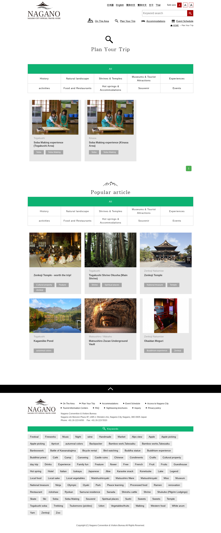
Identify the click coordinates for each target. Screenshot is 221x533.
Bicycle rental (89, 450)
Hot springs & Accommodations (110, 88)
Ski (44, 498)
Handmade (105, 436)
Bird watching (110, 450)
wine (90, 436)
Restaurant (36, 492)
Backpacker (95, 443)
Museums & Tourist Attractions (144, 78)
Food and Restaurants (78, 88)
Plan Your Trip (127, 21)
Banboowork (37, 450)
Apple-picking (37, 443)
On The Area (102, 21)
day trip (34, 464)
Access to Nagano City (158, 403)
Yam (32, 512)
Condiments (136, 457)
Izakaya (77, 471)
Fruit (151, 464)
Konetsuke (145, 471)
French (139, 464)
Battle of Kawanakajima (63, 450)
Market (121, 436)
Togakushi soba (38, 505)
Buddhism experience (157, 350)
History (44, 78)
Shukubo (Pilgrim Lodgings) (172, 492)
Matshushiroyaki (100, 478)
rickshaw (53, 492)
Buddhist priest (38, 457)
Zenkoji (39, 290)
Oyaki (86, 485)
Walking (140, 505)
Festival (34, 436)
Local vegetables (75, 478)
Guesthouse (180, 464)
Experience (64, 464)
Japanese (93, 471)
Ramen (158, 485)
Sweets (142, 498)
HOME (176, 25)
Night (78, 436)
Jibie (107, 471)
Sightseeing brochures (116, 408)
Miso (166, 478)
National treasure (155, 285)
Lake (160, 471)
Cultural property (44, 285)
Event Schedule (184, 21)
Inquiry (137, 408)
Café (55, 457)
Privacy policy (154, 408)
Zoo (58, 512)
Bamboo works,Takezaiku (156, 443)
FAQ (97, 408)
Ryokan (69, 492)
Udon (101, 505)
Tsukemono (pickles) (81, 505)
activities (44, 88)
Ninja (58, 485)
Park (98, 485)
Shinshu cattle (129, 492)
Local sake (54, 478)
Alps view (137, 436)
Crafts (153, 457)
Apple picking (168, 436)
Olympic (72, 485)
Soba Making (54, 152)
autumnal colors (43, 350)
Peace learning (115, 485)
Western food (158, 505)
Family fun (82, 464)
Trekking (58, 505)
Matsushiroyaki (149, 478)
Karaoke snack (125, 471)
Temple (173, 285)
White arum (178, 505)
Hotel (51, 471)
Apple (152, 436)
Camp (68, 457)
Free (125, 464)
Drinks (48, 464)
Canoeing (83, 457)
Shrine (95, 285)
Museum (180, 478)
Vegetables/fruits (120, 505)
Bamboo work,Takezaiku (122, 443)
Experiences (177, 78)
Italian (63, 471)
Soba (38, 152)
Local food (35, 478)
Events (177, 88)
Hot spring (35, 471)
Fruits (164, 464)
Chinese (118, 457)
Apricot (55, 443)
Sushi (128, 498)
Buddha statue (133, 450)
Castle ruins (101, 457)
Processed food (138, 485)
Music (65, 436)
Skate (33, 498)
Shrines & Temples (110, 78)
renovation (174, 485)
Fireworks (50, 436)
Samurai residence (90, 492)
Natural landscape (77, 78)
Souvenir (143, 88)
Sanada (111, 492)
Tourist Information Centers (75, 408)
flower (113, 464)
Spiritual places (112, 285)
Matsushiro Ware (125, 478)
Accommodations (155, 21)
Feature (62, 285)
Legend (174, 471)
